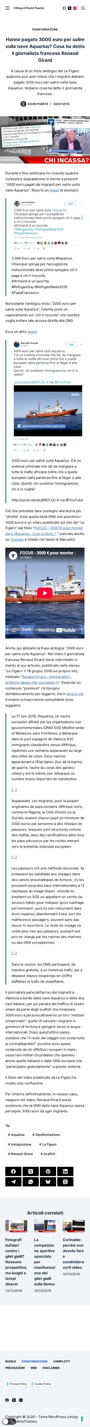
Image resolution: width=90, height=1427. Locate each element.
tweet (54, 190)
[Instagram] (75, 8)
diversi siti (75, 694)
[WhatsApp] (31, 1181)
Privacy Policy (18, 1383)
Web (33, 1368)
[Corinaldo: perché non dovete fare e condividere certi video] (73, 1226)
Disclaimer (51, 1368)
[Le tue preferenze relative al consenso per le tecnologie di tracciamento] (82, 1419)
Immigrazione (19, 1144)
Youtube (17, 539)
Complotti (61, 1361)
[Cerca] (83, 8)
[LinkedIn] (65, 1171)
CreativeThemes (23, 1421)
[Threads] (65, 1181)
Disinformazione (45, 29)
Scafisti (48, 1154)
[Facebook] (64, 8)
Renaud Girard (20, 1154)
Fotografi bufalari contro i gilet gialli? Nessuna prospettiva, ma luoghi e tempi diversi (16, 1261)
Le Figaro (47, 1144)
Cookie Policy (42, 1383)
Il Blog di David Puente (29, 8)
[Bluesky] (48, 1181)
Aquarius (16, 1135)
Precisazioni (15, 1368)
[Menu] (7, 8)
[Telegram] (13, 1181)
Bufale (10, 1361)
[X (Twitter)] (69, 8)
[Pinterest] (48, 1171)
